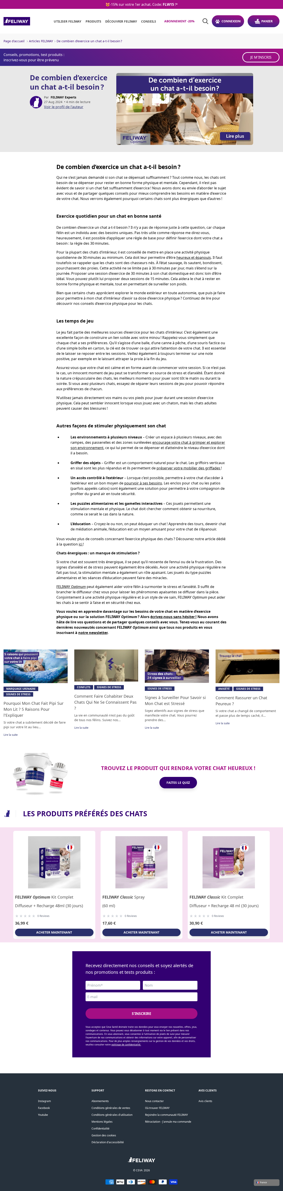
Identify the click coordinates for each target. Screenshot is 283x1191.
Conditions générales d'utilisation (112, 1115)
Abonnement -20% (179, 21)
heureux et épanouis (193, 257)
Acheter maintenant (54, 932)
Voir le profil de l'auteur (63, 106)
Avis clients (205, 1101)
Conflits (83, 687)
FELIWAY (71, 586)
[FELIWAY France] (27, 21)
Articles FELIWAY (41, 41)
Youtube (43, 1115)
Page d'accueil (14, 41)
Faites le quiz (178, 782)
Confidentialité (100, 1128)
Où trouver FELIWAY (157, 1108)
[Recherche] (205, 21)
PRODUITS (93, 21)
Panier (267, 21)
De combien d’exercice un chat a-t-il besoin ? (89, 41)
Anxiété (224, 689)
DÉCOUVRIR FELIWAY (121, 21)
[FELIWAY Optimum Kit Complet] (54, 862)
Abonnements (100, 1101)
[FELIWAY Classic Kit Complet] (228, 862)
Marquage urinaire (21, 689)
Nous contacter (154, 1101)
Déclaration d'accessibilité (108, 1142)
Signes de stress (18, 694)
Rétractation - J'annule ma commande (168, 1122)
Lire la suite (11, 735)
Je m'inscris (261, 57)
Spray (123, 897)
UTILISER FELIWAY (67, 21)
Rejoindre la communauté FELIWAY (166, 1115)
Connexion (231, 21)
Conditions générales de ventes (111, 1108)
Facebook (44, 1108)
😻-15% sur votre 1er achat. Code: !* (141, 4)
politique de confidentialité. (126, 1044)
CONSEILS (148, 21)
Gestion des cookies (104, 1135)
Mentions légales (102, 1122)
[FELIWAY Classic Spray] (141, 862)
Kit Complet (44, 897)
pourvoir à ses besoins (143, 483)
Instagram (44, 1101)
